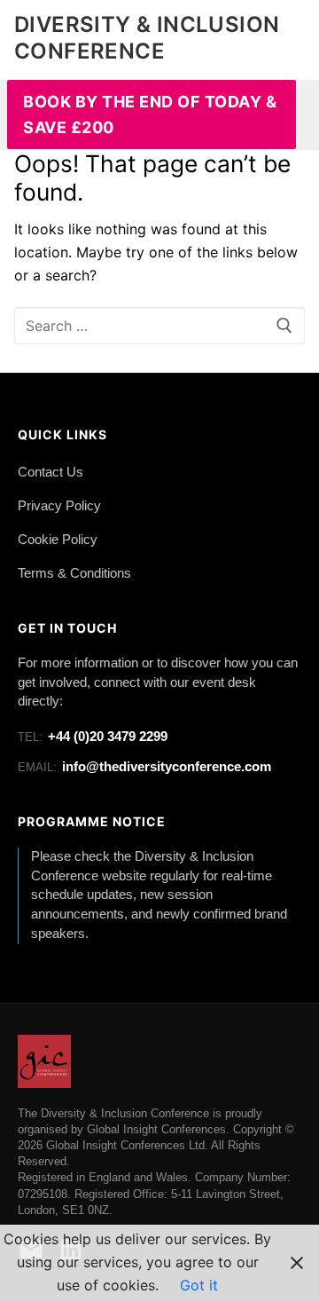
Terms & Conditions (74, 573)
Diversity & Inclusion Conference (146, 37)
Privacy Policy (59, 506)
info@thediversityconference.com (144, 766)
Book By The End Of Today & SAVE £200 (149, 114)
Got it (199, 1285)
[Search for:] (159, 325)
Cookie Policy (57, 539)
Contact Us (50, 472)
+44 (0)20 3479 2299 (92, 736)
